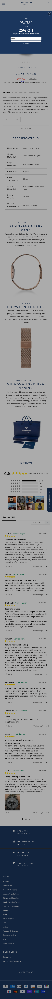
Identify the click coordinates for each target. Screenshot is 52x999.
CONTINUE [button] (26, 43)
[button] (49, 13)
